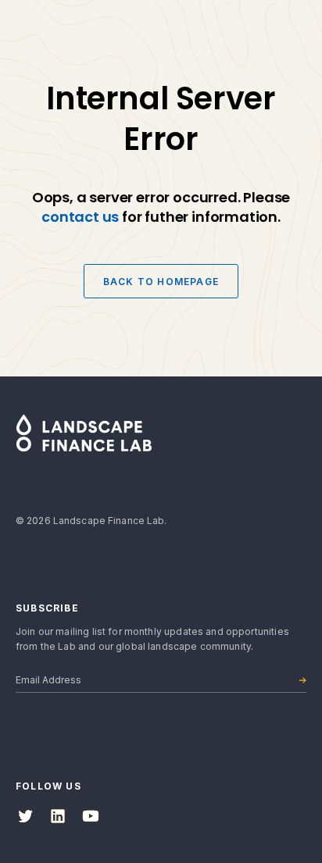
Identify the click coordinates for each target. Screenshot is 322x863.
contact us (80, 216)
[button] (287, 31)
